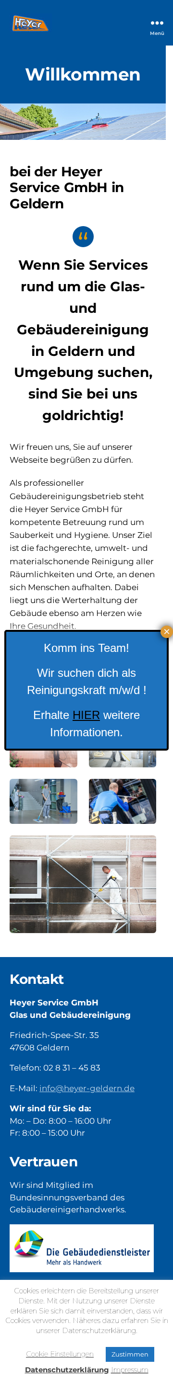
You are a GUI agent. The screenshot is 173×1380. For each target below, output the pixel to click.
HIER (86, 714)
